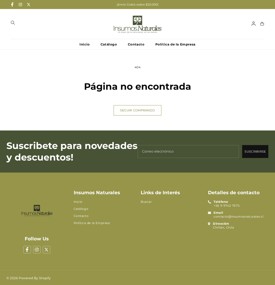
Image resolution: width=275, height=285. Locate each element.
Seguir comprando (137, 110)
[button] (13, 23)
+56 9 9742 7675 (227, 206)
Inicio (78, 202)
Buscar (146, 202)
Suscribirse (255, 151)
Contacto (81, 216)
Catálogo (81, 209)
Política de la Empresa (92, 223)
